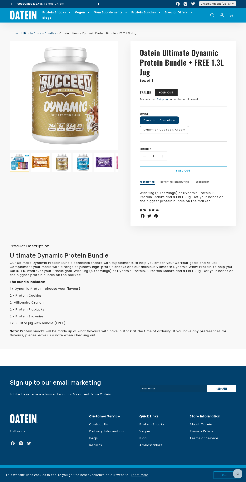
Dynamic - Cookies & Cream (164, 129)
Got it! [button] (227, 475)
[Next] (98, 4)
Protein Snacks (54, 12)
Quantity (145, 149)
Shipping (162, 99)
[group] (55, 4)
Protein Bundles (143, 12)
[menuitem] (57, 12)
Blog (143, 438)
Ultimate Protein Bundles (39, 33)
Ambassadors (150, 445)
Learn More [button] (139, 475)
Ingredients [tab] (202, 182)
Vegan (80, 12)
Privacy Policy (201, 431)
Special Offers (176, 12)
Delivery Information (106, 431)
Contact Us (98, 424)
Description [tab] (147, 182)
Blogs (46, 17)
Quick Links (149, 416)
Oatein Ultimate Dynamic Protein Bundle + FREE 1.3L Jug (97, 33)
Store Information (205, 416)
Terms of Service (204, 438)
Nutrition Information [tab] (174, 182)
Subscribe (221, 388)
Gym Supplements (108, 12)
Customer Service (104, 416)
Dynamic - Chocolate (159, 120)
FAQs (93, 438)
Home (14, 33)
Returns (95, 445)
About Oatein (201, 424)
